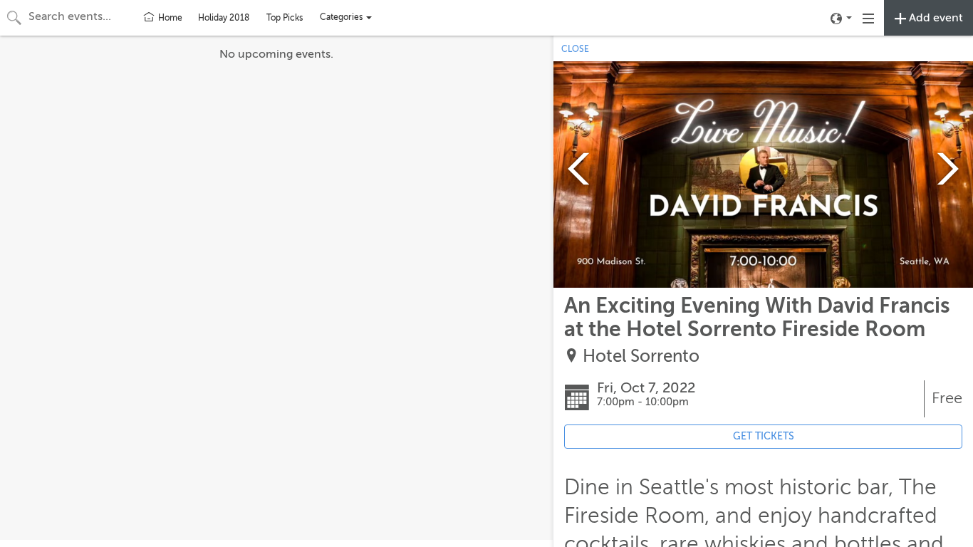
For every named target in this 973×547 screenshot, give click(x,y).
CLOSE (575, 49)
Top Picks (284, 18)
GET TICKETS (763, 436)
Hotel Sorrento (641, 356)
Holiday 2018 (223, 18)
